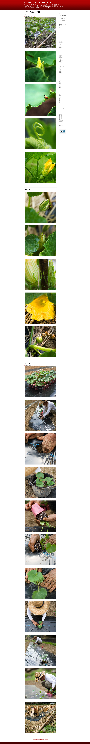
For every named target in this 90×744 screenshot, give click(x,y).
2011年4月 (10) (60, 115)
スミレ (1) (60, 58)
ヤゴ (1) (60, 79)
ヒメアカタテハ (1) (61, 71)
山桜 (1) (60, 86)
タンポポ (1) (60, 59)
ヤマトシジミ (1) (61, 82)
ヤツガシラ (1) (60, 80)
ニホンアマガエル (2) (61, 66)
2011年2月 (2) (60, 117)
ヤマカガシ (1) (60, 81)
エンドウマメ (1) (61, 39)
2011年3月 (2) (60, 116)
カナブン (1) (60, 43)
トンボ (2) (60, 61)
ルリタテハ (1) (60, 83)
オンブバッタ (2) (61, 42)
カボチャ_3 (26, 14)
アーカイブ (42, 739)
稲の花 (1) (60, 97)
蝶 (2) (59, 101)
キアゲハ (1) (60, 47)
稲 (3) (59, 96)
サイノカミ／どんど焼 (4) (62, 54)
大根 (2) (60, 85)
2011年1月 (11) (60, 118)
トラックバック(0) (39, 16)
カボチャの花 (27, 189)
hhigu (24, 16)
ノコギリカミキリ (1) (61, 69)
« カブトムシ (35, 739)
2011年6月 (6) (60, 113)
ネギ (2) (60, 68)
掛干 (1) (60, 87)
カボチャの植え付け (29, 363)
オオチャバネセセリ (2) (61, 41)
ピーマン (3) (60, 72)
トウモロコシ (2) (61, 60)
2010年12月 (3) (60, 119)
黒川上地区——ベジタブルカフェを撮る (38, 3)
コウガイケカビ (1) (61, 53)
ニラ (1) (60, 67)
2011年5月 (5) (60, 114)
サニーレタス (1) (61, 55)
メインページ (39, 739)
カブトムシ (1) (60, 44)
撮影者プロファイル (61, 125)
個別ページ (32, 16)
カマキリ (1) (60, 46)
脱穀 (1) (60, 100)
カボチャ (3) (60, 45)
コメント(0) (35, 16)
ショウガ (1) (60, 56)
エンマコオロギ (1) (61, 40)
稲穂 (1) (60, 98)
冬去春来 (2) (60, 84)
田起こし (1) (60, 94)
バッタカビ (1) (60, 70)
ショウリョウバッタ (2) (61, 57)
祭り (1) (60, 95)
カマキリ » (46, 739)
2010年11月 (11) (61, 120)
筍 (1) (59, 99)
